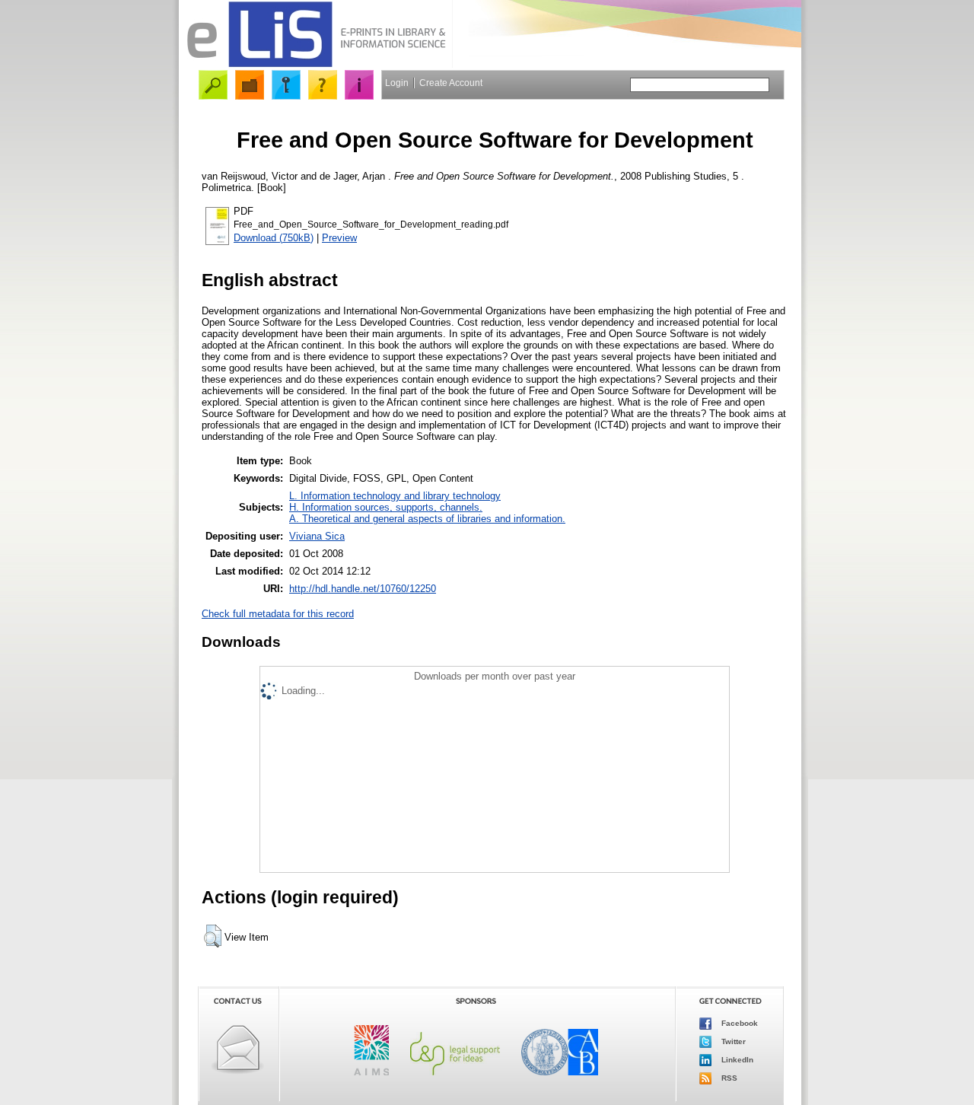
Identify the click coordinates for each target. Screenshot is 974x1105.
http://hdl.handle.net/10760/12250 (362, 588)
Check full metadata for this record (278, 613)
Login (397, 83)
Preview (339, 238)
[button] (212, 936)
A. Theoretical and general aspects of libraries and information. (427, 518)
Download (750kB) (274, 238)
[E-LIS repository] (316, 64)
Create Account (450, 83)
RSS (728, 1078)
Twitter (732, 1041)
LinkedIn (736, 1060)
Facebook (738, 1023)
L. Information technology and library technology (395, 496)
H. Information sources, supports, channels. (385, 507)
